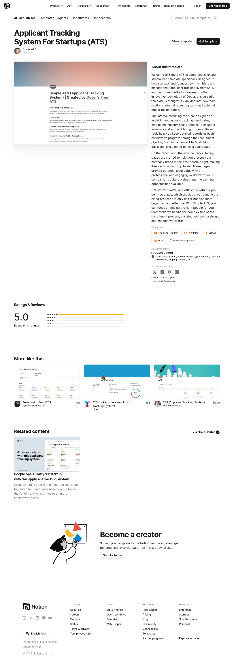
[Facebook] (169, 272)
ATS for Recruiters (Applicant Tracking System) (111, 404)
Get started (112, 555)
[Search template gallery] (215, 17)
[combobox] (195, 18)
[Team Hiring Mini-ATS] (47, 382)
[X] (154, 272)
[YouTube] (50, 618)
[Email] (176, 272)
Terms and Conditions (163, 281)
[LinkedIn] (162, 272)
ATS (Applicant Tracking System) (184, 402)
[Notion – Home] (7, 6)
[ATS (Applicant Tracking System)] (187, 382)
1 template (27, 52)
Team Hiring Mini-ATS (36, 402)
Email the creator (164, 253)
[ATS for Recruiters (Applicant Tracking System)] (117, 382)
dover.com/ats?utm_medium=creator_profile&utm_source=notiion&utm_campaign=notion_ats (187, 258)
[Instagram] (24, 618)
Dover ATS (29, 49)
